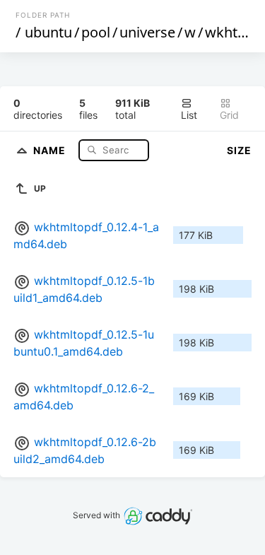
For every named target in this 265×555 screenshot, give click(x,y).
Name (51, 150)
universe (147, 32)
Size (239, 150)
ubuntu (48, 32)
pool (95, 32)
